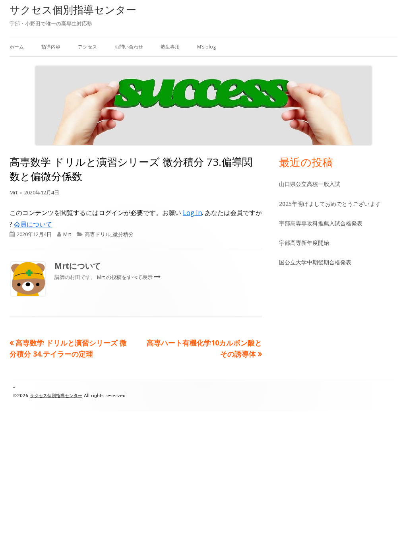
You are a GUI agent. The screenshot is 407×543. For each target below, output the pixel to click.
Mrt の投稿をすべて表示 (125, 277)
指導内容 (50, 46)
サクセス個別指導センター (73, 9)
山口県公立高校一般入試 (309, 184)
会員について (33, 224)
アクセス (87, 46)
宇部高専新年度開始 (304, 242)
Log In (192, 212)
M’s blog (206, 46)
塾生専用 (170, 46)
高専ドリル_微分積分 (109, 234)
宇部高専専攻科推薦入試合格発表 (320, 223)
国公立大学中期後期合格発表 (315, 262)
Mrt (13, 192)
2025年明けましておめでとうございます (330, 204)
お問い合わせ (128, 46)
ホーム (17, 46)
